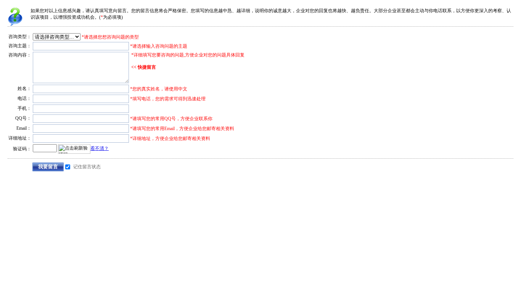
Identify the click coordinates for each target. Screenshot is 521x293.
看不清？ (99, 148)
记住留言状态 (87, 166)
